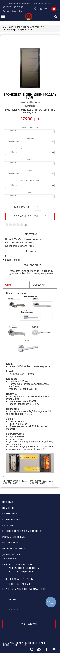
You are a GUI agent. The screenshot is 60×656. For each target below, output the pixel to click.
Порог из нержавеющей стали (29, 181)
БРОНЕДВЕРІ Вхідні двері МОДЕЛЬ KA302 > (42, 482)
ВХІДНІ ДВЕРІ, (12, 110)
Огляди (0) (39, 285)
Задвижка (30, 138)
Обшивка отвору (14, 549)
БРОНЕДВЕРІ (30, 113)
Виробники (9, 514)
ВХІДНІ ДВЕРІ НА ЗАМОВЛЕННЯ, (37, 110)
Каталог (8, 525)
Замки (29, 159)
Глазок (30, 170)
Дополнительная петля (30, 149)
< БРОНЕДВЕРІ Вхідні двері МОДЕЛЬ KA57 (15, 482)
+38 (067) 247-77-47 (12, 7)
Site (25, 645)
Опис (8, 285)
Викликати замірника (18, 3)
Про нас (8, 502)
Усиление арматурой (30, 127)
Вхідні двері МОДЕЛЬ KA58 (18, 30)
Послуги (8, 508)
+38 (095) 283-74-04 (12, 11)
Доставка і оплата (43, 3)
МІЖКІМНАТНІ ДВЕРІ (15, 537)
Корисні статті (12, 519)
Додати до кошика (30, 216)
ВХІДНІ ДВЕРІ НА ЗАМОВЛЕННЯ (25, 27)
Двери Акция (11, 554)
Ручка (30, 192)
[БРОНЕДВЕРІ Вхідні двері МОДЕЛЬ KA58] (30, 68)
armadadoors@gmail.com (29, 589)
